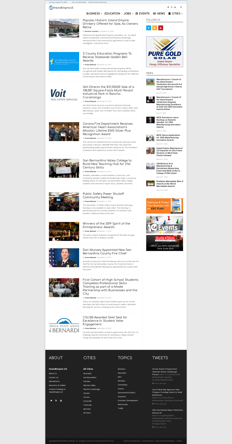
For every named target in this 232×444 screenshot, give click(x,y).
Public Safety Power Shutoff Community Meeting (103, 195)
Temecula (87, 405)
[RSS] (171, 7)
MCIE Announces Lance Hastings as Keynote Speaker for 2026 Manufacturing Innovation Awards (168, 122)
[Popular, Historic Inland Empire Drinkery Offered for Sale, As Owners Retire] (64, 28)
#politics (168, 377)
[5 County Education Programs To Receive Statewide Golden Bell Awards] (64, 61)
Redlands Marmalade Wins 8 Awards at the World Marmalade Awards (169, 183)
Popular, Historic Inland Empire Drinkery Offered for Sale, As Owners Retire (110, 24)
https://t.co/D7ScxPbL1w (163, 397)
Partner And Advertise (132, 441)
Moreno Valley (89, 385)
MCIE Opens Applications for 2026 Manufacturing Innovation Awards (168, 137)
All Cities (88, 369)
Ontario (86, 393)
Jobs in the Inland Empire (165, 441)
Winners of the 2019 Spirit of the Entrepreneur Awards (106, 225)
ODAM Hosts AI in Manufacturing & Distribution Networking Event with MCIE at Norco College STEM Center (168, 168)
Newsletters (54, 381)
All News (121, 381)
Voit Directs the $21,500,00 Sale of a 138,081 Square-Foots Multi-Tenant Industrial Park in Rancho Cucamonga (108, 92)
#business (169, 400)
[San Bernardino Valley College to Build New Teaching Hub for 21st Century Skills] (64, 168)
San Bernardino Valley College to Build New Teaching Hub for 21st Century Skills (107, 164)
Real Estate (123, 404)
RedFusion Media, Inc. (70, 441)
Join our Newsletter (79, 2)
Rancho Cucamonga (91, 389)
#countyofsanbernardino (162, 380)
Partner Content (91, 31)
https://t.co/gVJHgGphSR (163, 415)
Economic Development (128, 400)
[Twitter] (168, 7)
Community (122, 384)
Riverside (87, 373)
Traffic (120, 408)
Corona (86, 397)
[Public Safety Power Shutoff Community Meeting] (64, 201)
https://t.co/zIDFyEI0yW (169, 374)
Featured (122, 396)
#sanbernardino (159, 421)
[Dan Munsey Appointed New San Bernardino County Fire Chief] (64, 257)
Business (122, 369)
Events (121, 388)
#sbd (168, 421)
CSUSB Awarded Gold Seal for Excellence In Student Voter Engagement (105, 321)
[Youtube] (175, 7)
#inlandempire (158, 377)
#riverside (178, 400)
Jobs (120, 377)
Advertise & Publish (57, 385)
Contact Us (53, 377)
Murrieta (87, 409)
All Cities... (87, 413)
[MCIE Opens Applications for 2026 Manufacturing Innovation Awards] (150, 137)
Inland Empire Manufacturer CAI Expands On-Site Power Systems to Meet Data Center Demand (169, 152)
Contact (179, 441)
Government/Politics (126, 392)
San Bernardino (89, 377)
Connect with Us (148, 441)
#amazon (178, 418)
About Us (53, 373)
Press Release (90, 64)
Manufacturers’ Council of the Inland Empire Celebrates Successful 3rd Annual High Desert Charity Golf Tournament (169, 84)
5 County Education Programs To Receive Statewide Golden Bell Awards (107, 57)
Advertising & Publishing (97, 2)
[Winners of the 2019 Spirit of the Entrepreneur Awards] (64, 231)
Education (122, 373)
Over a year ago (160, 383)
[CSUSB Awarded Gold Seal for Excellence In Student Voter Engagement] (64, 325)
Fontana (86, 381)
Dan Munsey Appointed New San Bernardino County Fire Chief (107, 251)
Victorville (87, 401)
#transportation (159, 423)
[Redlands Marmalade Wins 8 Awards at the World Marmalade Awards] (150, 183)
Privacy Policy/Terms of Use (103, 441)
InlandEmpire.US (58, 369)
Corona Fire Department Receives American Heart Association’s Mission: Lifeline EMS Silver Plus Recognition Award (108, 129)
